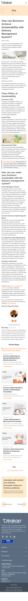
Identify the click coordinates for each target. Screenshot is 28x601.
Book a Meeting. (11, 303)
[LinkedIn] (13, 321)
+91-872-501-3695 (6, 576)
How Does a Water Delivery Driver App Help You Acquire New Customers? (13, 451)
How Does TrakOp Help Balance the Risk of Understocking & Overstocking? (13, 390)
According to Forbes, (9, 162)
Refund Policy (14, 585)
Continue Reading (7, 366)
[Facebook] (3, 536)
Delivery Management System (15, 470)
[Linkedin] (14, 536)
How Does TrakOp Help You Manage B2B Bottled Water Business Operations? (11, 358)
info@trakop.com (6, 581)
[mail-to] (15, 321)
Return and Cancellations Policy (14, 587)
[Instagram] (6, 536)
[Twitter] (10, 536)
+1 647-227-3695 (6, 567)
